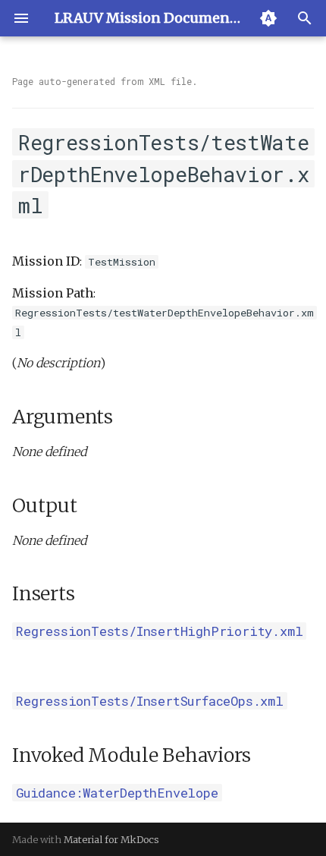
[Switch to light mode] (268, 18)
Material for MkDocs (111, 839)
